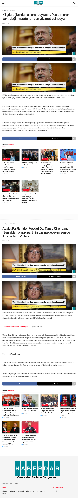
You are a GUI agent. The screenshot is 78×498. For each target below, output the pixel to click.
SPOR (34, 491)
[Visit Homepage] (39, 3)
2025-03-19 (6, 203)
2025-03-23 (63, 174)
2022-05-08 (5, 23)
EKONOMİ (21, 491)
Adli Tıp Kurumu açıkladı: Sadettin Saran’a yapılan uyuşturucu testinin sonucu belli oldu (9, 167)
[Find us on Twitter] (56, 491)
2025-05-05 (44, 176)
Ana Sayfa (5, 10)
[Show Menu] (3, 3)
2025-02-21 (25, 444)
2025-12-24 (6, 174)
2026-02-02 (6, 417)
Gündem (12, 10)
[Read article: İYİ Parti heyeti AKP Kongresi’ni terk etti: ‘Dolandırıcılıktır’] (49, 400)
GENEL (6, 404)
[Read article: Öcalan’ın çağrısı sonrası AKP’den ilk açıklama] (30, 400)
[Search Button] (74, 3)
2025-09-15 (25, 167)
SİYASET (12, 224)
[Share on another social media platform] (74, 59)
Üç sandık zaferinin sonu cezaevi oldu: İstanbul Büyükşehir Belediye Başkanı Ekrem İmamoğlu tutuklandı (68, 167)
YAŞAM (41, 491)
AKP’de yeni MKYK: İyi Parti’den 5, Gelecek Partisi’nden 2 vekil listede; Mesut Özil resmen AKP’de (9, 440)
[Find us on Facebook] (54, 491)
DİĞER (4, 493)
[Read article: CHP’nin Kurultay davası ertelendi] (30, 155)
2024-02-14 (25, 205)
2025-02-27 (25, 413)
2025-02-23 (44, 415)
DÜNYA (28, 491)
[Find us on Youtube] (59, 491)
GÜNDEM (12, 491)
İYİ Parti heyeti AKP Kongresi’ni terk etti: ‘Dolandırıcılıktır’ (47, 411)
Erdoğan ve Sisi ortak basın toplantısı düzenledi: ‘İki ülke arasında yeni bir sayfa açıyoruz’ (29, 198)
